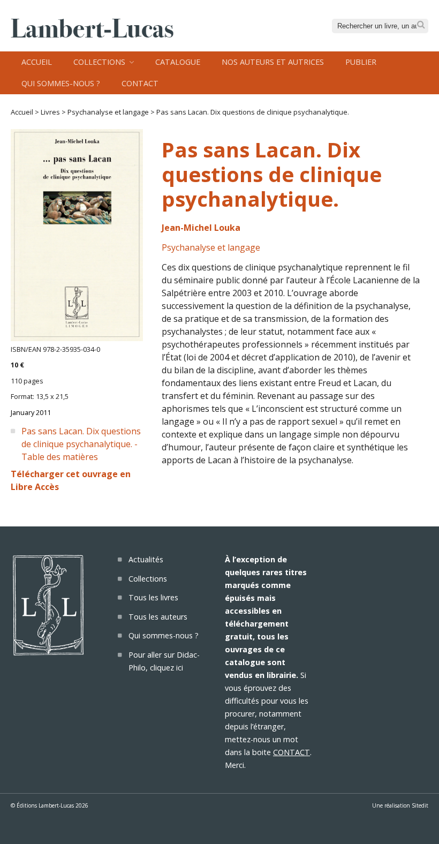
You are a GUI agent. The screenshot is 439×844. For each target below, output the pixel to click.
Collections (99, 62)
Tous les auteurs (157, 617)
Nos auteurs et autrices (273, 62)
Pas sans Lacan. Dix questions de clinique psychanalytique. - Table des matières (81, 444)
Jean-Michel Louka (201, 227)
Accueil (36, 62)
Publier (360, 62)
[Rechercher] (421, 25)
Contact (140, 83)
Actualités (145, 559)
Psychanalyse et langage (108, 112)
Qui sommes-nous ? (60, 83)
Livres (50, 112)
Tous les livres (153, 597)
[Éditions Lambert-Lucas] (92, 34)
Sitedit (420, 805)
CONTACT (291, 752)
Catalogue (177, 62)
